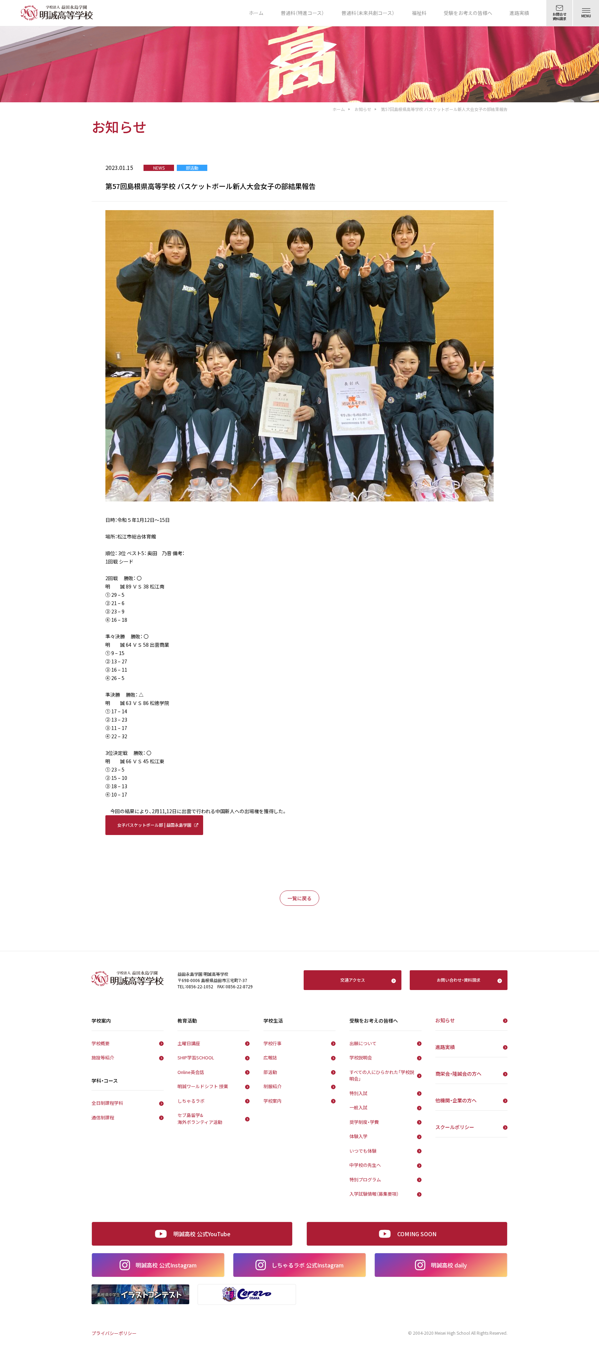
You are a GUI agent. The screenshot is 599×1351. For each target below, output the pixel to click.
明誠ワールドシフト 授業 (202, 1086)
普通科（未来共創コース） (367, 12)
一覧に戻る (299, 898)
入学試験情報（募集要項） (374, 1193)
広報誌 (270, 1057)
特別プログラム (365, 1179)
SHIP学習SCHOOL (195, 1057)
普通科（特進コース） (302, 12)
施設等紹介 (103, 1057)
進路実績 (519, 12)
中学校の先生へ (365, 1165)
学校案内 (272, 1101)
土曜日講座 (188, 1043)
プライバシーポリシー (114, 1333)
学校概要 (101, 1043)
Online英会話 (190, 1072)
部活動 (270, 1072)
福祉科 (419, 12)
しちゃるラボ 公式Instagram (307, 1265)
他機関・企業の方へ (456, 1100)
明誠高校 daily (449, 1265)
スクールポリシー (454, 1127)
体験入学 (358, 1136)
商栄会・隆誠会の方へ (458, 1073)
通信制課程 (103, 1117)
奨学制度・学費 (364, 1122)
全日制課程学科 (107, 1103)
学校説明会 (360, 1057)
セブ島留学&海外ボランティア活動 (199, 1118)
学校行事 (272, 1043)
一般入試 (358, 1107)
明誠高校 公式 (166, 1265)
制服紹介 (272, 1086)
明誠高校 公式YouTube (202, 1234)
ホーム (256, 12)
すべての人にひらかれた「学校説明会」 (381, 1075)
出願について (362, 1043)
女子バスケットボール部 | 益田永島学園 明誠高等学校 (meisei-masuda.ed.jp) (154, 828)
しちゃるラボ (191, 1101)
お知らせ (363, 109)
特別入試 (358, 1093)
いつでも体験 (362, 1150)
